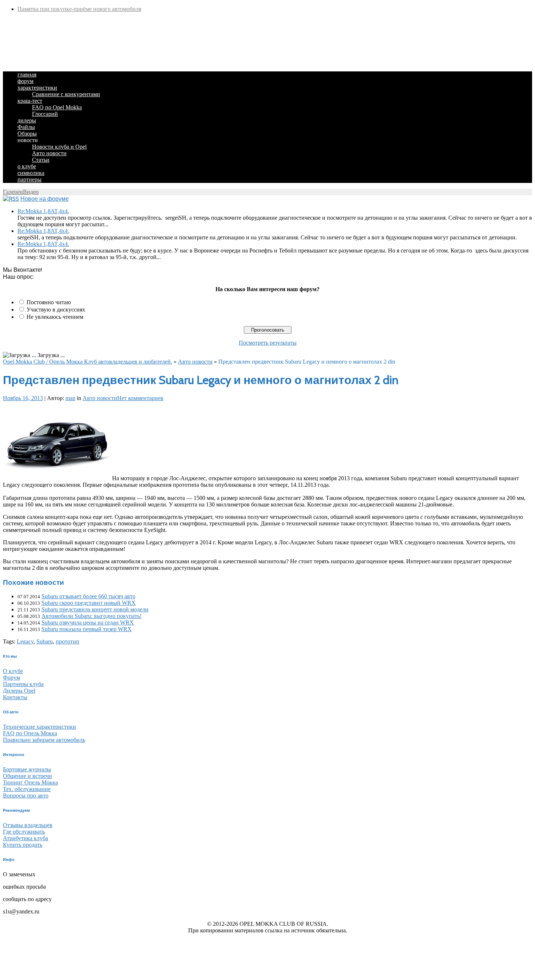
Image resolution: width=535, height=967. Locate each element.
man (70, 398)
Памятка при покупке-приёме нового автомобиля (79, 9)
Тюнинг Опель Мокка (30, 782)
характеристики (37, 88)
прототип (67, 641)
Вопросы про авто (25, 795)
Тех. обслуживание (27, 789)
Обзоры (27, 133)
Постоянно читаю (49, 302)
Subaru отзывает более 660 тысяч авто (88, 596)
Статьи (40, 160)
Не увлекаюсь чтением (55, 317)
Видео (31, 192)
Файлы (26, 127)
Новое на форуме (44, 198)
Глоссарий (45, 114)
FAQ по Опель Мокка (30, 733)
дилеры (26, 120)
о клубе (26, 166)
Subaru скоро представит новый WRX (88, 603)
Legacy (25, 641)
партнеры (29, 179)
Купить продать (22, 845)
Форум (11, 677)
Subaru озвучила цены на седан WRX (87, 622)
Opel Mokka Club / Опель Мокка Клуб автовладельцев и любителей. (87, 362)
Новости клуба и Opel (59, 147)
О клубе (13, 671)
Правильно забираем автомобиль (44, 740)
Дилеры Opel (19, 691)
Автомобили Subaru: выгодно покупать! (91, 616)
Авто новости (49, 153)
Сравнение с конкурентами (66, 94)
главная (26, 74)
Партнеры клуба (23, 684)
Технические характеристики (39, 727)
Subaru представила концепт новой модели (94, 609)
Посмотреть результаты (268, 343)
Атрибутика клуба (25, 838)
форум (25, 81)
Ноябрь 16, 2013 (23, 398)
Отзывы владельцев (27, 825)
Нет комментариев (140, 398)
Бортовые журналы (27, 769)
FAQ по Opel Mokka (57, 107)
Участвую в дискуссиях (56, 309)
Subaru (44, 641)
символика (30, 173)
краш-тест (29, 101)
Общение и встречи (27, 776)
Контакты (15, 697)
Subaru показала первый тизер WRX (86, 629)
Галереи (13, 192)
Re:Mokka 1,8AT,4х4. (43, 211)
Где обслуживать (24, 832)
